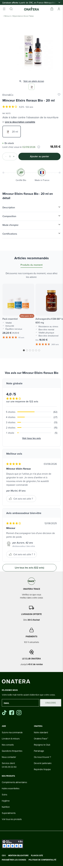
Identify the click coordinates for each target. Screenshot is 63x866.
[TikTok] (4, 712)
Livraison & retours (11, 738)
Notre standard (41, 732)
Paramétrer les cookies (14, 860)
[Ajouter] (14, 156)
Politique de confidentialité (42, 860)
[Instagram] (19, 712)
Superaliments (9, 813)
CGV (4, 855)
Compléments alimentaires (14, 782)
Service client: (9, 765)
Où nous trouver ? (42, 757)
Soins (4, 794)
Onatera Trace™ (41, 738)
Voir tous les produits (12, 819)
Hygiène (6, 800)
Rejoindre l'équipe (42, 769)
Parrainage (39, 750)
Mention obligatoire (18, 855)
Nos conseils (8, 744)
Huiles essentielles (10, 788)
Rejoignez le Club (42, 744)
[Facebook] (12, 712)
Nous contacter (9, 757)
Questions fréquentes (12, 750)
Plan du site (37, 855)
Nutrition (6, 806)
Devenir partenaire (43, 763)
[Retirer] (4, 156)
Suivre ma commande (12, 732)
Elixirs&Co (7, 94)
